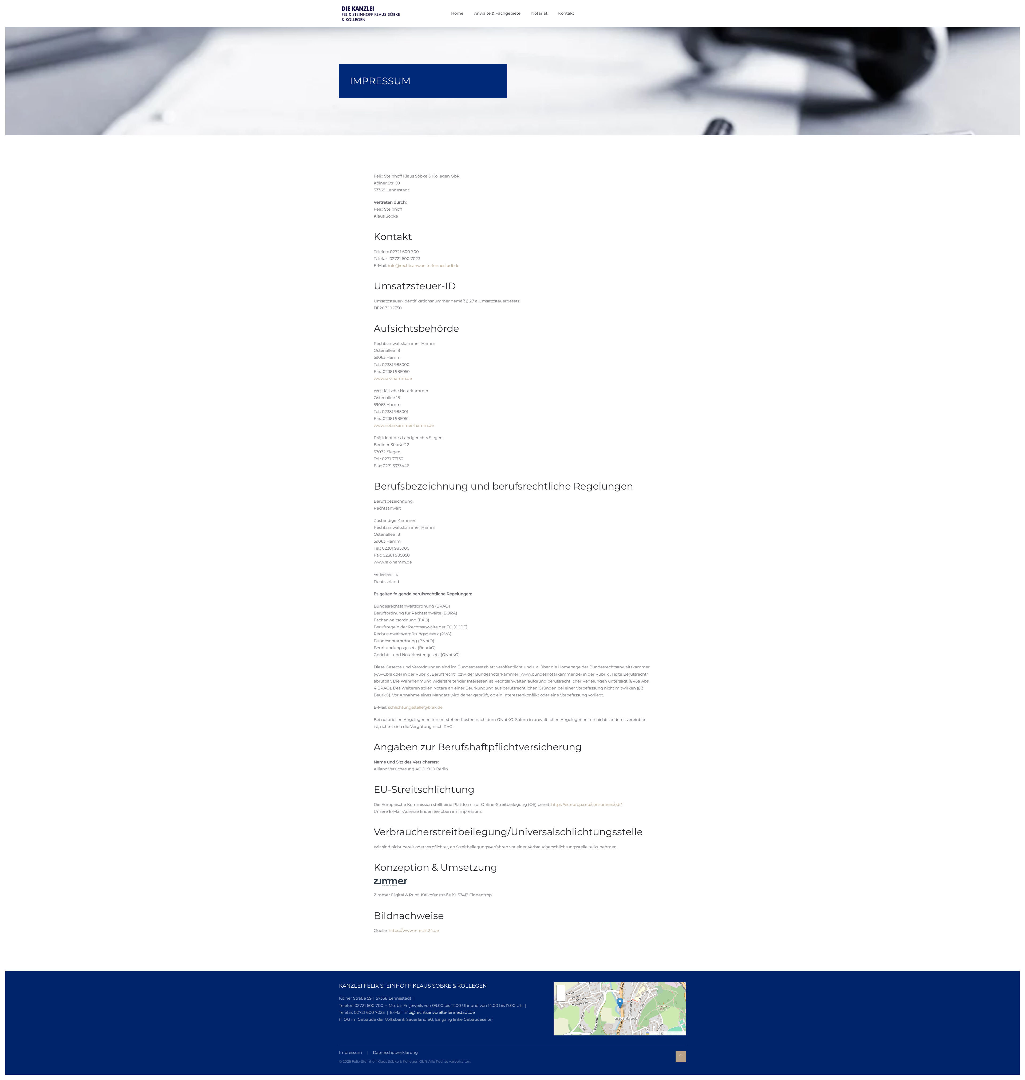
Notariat (539, 13)
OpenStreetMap (674, 1033)
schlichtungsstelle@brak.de (415, 707)
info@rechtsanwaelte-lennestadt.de (423, 265)
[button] (620, 1003)
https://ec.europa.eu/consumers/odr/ (586, 804)
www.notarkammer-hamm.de (404, 425)
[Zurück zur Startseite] (372, 13)
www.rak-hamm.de (393, 378)
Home (457, 13)
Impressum (350, 1052)
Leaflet (654, 1033)
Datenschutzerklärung (395, 1052)
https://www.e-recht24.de (414, 930)
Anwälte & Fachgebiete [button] (497, 13)
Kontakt (566, 13)
